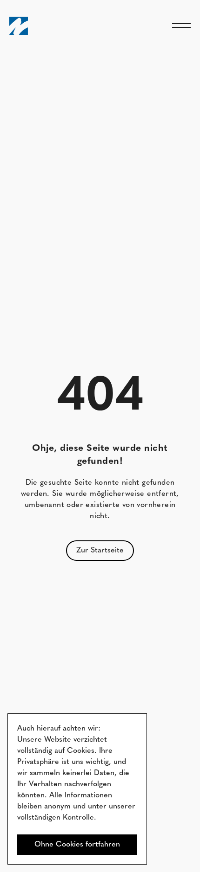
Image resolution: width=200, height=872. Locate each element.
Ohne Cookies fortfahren (77, 844)
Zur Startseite (100, 550)
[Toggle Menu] (181, 26)
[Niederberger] (18, 26)
